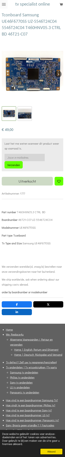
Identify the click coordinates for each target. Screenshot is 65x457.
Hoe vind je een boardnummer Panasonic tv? (32, 420)
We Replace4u (15, 334)
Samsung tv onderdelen (24, 372)
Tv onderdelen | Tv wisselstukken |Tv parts (31, 367)
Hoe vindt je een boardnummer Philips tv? (30, 405)
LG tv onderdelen (20, 387)
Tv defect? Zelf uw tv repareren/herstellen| (31, 362)
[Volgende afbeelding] (58, 74)
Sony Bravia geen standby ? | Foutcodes (30, 425)
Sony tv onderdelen (21, 382)
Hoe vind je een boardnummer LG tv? (28, 415)
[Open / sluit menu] (4, 4)
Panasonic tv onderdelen (24, 392)
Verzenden (13, 165)
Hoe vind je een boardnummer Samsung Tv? (32, 400)
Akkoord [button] (51, 451)
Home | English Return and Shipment (36, 349)
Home (9, 329)
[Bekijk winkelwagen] (61, 4)
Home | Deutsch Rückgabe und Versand (38, 354)
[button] (9, 113)
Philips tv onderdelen (22, 377)
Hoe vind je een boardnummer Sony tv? (29, 410)
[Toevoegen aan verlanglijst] (59, 181)
